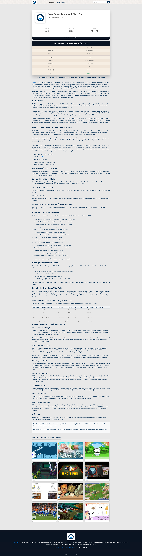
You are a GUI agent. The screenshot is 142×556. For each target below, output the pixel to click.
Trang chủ (52, 2)
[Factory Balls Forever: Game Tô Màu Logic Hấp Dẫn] (97, 477)
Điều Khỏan (65, 547)
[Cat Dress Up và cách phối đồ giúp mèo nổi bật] (97, 457)
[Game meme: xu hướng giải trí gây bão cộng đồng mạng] (44, 498)
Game (58, 2)
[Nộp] (108, 2)
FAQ (81, 547)
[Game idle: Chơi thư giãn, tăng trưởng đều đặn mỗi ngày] (97, 498)
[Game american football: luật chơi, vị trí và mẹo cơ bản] (44, 518)
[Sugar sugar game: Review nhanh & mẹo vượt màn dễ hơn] (44, 457)
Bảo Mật (71, 547)
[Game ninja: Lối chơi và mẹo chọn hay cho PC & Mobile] (44, 477)
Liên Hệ (77, 547)
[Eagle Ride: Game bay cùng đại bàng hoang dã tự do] (70, 518)
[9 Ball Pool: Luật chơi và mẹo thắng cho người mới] (70, 477)
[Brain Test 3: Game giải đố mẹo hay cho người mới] (97, 518)
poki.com (43, 157)
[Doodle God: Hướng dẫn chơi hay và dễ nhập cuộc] (70, 457)
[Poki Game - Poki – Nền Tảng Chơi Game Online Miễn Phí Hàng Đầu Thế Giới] (39, 2)
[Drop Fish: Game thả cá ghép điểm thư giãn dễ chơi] (70, 498)
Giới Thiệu (58, 547)
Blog (63, 2)
